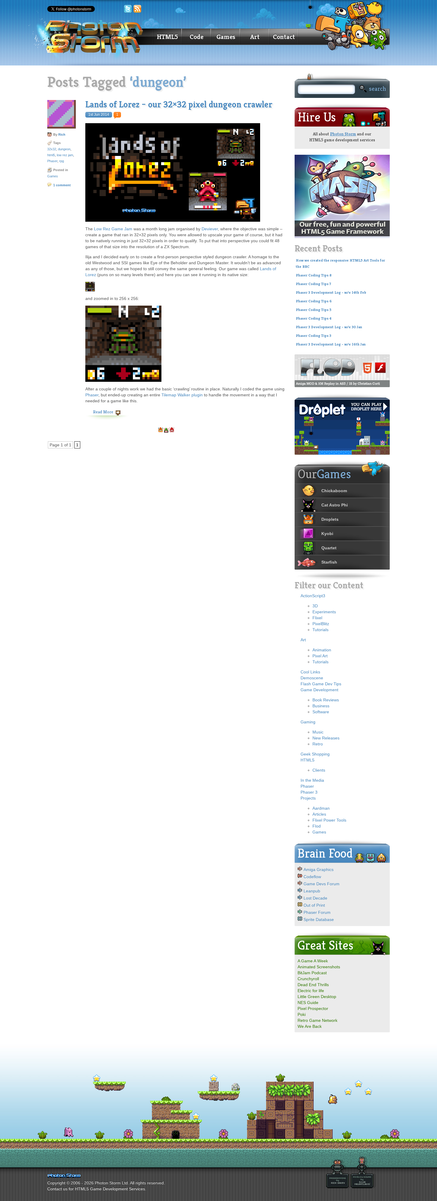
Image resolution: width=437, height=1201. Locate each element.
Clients (318, 770)
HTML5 (167, 37)
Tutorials (320, 629)
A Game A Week (313, 960)
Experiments (324, 611)
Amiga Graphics (319, 869)
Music (317, 732)
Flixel (317, 617)
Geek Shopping (315, 754)
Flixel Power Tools (329, 820)
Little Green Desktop (317, 996)
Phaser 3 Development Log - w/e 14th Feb (331, 292)
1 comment (62, 185)
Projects (308, 798)
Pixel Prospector (313, 1008)
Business (320, 705)
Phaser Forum (317, 912)
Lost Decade (315, 898)
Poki (302, 1014)
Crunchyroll (308, 978)
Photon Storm (343, 134)
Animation (321, 650)
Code (196, 37)
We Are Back (310, 1026)
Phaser (52, 161)
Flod (316, 826)
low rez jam (65, 155)
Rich (61, 134)
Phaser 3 (309, 792)
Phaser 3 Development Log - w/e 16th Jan (331, 344)
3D (315, 605)
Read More (103, 412)
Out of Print (314, 905)
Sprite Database (319, 919)
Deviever (210, 228)
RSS (137, 9)
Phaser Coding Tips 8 (313, 275)
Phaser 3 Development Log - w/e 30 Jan (329, 327)
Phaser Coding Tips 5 (313, 309)
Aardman (321, 808)
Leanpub (312, 891)
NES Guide (308, 1002)
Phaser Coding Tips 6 (314, 301)
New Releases (325, 738)
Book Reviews (325, 700)
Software (320, 711)
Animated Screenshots (319, 966)
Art (255, 37)
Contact (284, 37)
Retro (317, 744)
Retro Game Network (317, 1020)
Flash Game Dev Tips (321, 683)
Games (225, 37)
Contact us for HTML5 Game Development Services (96, 1188)
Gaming (308, 722)
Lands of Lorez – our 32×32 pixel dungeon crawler (178, 104)
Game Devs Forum (321, 883)
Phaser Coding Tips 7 (313, 284)
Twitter (128, 9)
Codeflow (312, 876)
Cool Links (310, 672)
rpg (61, 161)
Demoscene (312, 677)
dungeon (64, 149)
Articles (319, 814)
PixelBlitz (320, 623)
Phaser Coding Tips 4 (313, 318)
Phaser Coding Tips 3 (313, 335)
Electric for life (311, 990)
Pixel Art (320, 655)
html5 (51, 155)
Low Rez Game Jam (113, 228)
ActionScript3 (313, 595)
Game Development (319, 689)
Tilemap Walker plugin (182, 394)
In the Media (312, 780)
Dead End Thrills (313, 984)
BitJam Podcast (312, 972)
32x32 (51, 149)
